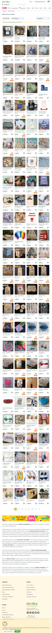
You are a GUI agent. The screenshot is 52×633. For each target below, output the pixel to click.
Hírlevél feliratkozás (7, 585)
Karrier (3, 610)
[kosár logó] (48, 1)
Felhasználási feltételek (8, 614)
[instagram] (30, 612)
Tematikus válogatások (7, 596)
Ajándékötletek (6, 594)
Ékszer (28, 8)
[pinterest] (33, 612)
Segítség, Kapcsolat (31, 596)
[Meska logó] (6, 1)
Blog (3, 592)
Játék (40, 8)
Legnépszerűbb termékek (8, 589)
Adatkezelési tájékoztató (16, 629)
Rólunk (4, 607)
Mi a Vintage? (30, 585)
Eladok (30, 1)
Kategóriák (4, 599)
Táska (32, 8)
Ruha (36, 8)
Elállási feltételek (6, 617)
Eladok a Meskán (31, 587)
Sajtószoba (4, 612)
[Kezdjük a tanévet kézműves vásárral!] (4, 8)
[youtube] (35, 612)
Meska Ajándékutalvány (8, 587)
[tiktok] (38, 612)
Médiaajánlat (30, 594)
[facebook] (28, 612)
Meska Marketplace (31, 589)
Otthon (45, 8)
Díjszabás (29, 592)
